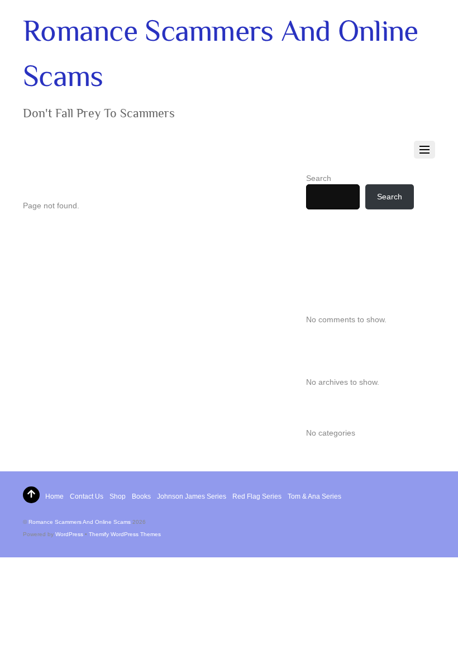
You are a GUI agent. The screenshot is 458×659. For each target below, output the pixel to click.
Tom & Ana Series (314, 496)
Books (141, 496)
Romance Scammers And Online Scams (79, 522)
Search (318, 178)
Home (54, 496)
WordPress (69, 534)
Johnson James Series (191, 496)
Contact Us (86, 496)
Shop (117, 496)
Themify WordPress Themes (125, 534)
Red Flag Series (257, 496)
